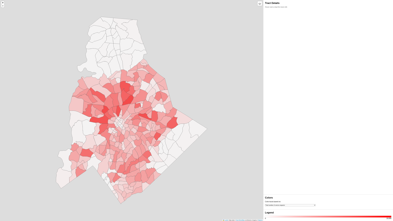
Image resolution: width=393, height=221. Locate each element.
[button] (2, 2)
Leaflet (226, 220)
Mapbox (260, 220)
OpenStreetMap (240, 220)
